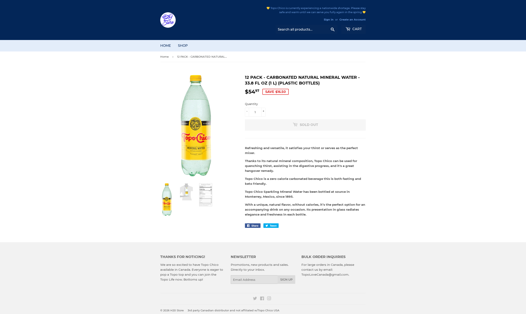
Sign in (328, 19)
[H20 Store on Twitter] (255, 299)
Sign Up (286, 279)
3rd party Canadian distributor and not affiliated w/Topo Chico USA (233, 310)
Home (165, 46)
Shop (183, 46)
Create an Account (352, 19)
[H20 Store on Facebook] (262, 299)
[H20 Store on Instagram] (269, 299)
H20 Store (177, 310)
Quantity (251, 104)
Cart (357, 29)
